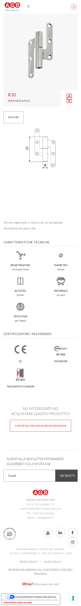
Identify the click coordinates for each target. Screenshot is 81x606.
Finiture (13, 117)
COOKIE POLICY (53, 561)
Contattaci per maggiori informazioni (40, 425)
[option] (40, 50)
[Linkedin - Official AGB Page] (60, 532)
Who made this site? (40, 583)
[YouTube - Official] (48, 532)
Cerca (49, 6)
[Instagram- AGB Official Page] (73, 542)
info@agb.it (45, 517)
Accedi (60, 6)
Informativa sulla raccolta (18, 602)
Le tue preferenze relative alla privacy (35, 596)
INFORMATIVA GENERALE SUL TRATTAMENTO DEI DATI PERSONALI (40, 571)
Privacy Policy (29, 561)
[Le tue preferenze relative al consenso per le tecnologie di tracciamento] (73, 598)
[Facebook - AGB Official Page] (73, 532)
